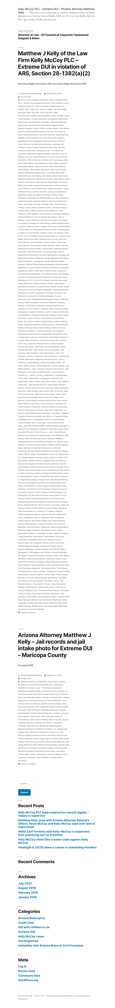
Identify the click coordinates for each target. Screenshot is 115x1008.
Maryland (34, 435)
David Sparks (35, 245)
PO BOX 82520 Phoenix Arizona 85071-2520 (47, 495)
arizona (27, 144)
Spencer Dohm (59, 549)
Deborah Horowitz (35, 252)
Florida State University (34, 306)
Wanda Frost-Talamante (41, 600)
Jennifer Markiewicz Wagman (30, 359)
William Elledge (24, 606)
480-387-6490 (59, 109)
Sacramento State (48, 530)
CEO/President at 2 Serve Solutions (54, 198)
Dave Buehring (36, 242)
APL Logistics (58, 138)
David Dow (61, 242)
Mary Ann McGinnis (57, 432)
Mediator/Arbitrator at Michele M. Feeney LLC (37, 442)
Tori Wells (48, 581)
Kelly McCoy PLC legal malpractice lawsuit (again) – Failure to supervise (53, 814)
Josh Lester (23, 378)
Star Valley (64, 555)
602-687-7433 (38, 113)
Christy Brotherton (25, 217)
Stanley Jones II (52, 555)
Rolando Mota (30, 524)
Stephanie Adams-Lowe (56, 559)
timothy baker (40, 578)
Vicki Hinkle (32, 597)
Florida (21, 306)
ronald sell (41, 524)
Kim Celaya (54, 397)
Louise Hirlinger (24, 423)
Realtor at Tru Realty (45, 511)
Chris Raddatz (32, 214)
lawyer (20, 410)
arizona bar (22, 685)
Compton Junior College (36, 226)
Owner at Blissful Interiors (52, 470)
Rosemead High (24, 530)
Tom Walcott (23, 581)
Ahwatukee (22, 125)
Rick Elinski (36, 521)
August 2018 (27, 888)
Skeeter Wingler (41, 549)
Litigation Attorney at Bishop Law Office (34, 416)
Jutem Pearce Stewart (56, 385)
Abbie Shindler (57, 116)
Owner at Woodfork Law (43, 476)
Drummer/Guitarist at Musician (39, 277)
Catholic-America (39, 192)
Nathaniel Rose (49, 461)
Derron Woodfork (36, 258)
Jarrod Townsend (51, 350)
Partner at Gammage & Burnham (31, 483)
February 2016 (28, 892)
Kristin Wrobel (24, 404)
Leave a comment (28, 612)
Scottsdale (22, 540)
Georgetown (23, 312)
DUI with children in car (34, 927)
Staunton (21, 559)
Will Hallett (62, 603)
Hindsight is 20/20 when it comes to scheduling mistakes (57, 847)
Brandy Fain (41, 179)
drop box (21, 277)
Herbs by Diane (31, 328)
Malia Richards (52, 426)
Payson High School (51, 486)
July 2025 (25, 883)
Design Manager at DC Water (57, 258)
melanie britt (62, 729)
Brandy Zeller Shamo (55, 179)
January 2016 (27, 897)
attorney (61, 147)
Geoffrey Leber (47, 309)
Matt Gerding (30, 438)
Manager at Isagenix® (39, 429)
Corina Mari (52, 226)
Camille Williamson (39, 189)
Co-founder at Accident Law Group (52, 220)
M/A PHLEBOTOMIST (36, 426)
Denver (61, 252)
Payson (39, 486)
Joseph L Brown (35, 375)
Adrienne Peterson (58, 122)
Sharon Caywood (57, 543)
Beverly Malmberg (25, 173)
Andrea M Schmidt (47, 135)
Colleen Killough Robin (60, 223)
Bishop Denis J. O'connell (44, 173)
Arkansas (56, 144)
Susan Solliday (24, 565)
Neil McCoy (61, 461)
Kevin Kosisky (31, 397)
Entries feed (26, 971)
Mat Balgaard (58, 435)
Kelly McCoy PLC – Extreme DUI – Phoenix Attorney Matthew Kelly (45, 996)
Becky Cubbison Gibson (39, 166)
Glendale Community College (43, 315)
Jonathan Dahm (43, 372)
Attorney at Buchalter (27, 151)
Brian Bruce (30, 182)
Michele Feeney (34, 451)
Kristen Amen (50, 400)
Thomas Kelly (49, 574)
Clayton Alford (31, 220)
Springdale (22, 552)
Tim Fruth (30, 578)
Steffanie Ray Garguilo (36, 559)
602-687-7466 (51, 113)
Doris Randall (63, 274)
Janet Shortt (38, 350)
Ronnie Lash (52, 524)
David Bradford (49, 242)
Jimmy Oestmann (43, 366)
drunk (55, 277)
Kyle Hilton (35, 404)
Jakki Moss (39, 347)
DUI (60, 277)
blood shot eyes (24, 176)
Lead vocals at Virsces (33, 410)
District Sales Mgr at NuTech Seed (42, 271)
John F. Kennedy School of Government (47, 369)
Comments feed (29, 975)
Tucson (47, 584)
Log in (22, 966)
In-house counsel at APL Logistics (50, 331)
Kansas (21, 388)
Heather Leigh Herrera (43, 321)
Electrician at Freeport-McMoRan (38, 290)
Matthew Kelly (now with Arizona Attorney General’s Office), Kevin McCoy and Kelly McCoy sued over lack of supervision (56, 824)
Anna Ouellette (32, 138)
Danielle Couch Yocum (49, 239)
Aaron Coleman (44, 116)
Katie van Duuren (61, 388)
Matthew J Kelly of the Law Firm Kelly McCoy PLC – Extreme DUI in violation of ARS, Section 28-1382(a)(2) (54, 63)
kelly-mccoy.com (42, 394)
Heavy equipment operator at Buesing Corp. (36, 325)
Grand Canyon (24, 713)
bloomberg (36, 176)
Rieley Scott (47, 521)
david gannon (23, 245)
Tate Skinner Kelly (48, 568)
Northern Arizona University (47, 464)
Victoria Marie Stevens (47, 597)
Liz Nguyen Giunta (60, 416)
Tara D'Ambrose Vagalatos (29, 568)
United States (31, 587)
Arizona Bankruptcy (31, 918)
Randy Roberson (31, 505)
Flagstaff (44, 707)
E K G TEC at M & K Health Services (42, 280)
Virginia (61, 597)
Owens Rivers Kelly (33, 470)
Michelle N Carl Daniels (51, 451)
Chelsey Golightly (59, 208)
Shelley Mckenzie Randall (28, 546)
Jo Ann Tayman (58, 366)
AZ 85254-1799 (24, 160)
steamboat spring (42, 751)
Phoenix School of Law (27, 742)
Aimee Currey (34, 125)
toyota (56, 581)
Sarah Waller (49, 536)
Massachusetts (45, 435)
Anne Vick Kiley (45, 138)
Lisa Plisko (55, 413)
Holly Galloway (44, 328)
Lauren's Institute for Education (54, 407)
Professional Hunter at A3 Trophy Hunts (47, 498)
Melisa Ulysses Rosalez (38, 445)
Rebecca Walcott (48, 514)
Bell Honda (54, 166)
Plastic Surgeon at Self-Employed (49, 492)
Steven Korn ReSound (27, 562)
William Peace (37, 606)
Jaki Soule (29, 347)
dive (64, 701)
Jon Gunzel (31, 372)
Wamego (26, 600)
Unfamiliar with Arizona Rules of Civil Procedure (50, 945)
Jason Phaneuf (32, 353)
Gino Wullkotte (24, 315)
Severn (46, 543)
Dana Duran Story (31, 239)
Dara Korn (63, 239)
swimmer (55, 565)
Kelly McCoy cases (31, 936)
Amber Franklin (39, 128)
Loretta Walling (58, 419)
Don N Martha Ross (49, 274)
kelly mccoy (44, 391)
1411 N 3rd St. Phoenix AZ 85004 (34, 100)
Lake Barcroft (60, 404)
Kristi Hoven (62, 400)
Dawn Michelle (48, 245)
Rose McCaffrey (33, 527)
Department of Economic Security (32, 255)
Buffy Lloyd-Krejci (25, 185)
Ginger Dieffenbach (60, 312)
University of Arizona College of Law (52, 754)
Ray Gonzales (44, 505)
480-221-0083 (46, 109)
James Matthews (52, 347)
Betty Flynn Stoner (57, 170)
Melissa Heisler (55, 445)
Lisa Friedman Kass (33, 413)
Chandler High (47, 204)
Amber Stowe (52, 128)
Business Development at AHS (46, 185)
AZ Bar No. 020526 (40, 160)
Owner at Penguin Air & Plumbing (48, 473)
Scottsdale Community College (41, 540)
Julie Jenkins (63, 381)
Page (42, 739)
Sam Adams (38, 536)
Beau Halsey (28, 163)
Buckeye (63, 182)
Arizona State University (41, 144)
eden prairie (59, 283)
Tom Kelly (62, 578)
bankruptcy (58, 160)
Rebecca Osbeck (33, 514)
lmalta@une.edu (24, 419)
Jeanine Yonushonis (35, 356)
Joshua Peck (34, 378)
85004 (34, 116)
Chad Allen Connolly (32, 204)
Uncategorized (28, 941)
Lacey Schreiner (47, 404)
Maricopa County (56, 429)
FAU (28, 299)
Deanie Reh (22, 249)
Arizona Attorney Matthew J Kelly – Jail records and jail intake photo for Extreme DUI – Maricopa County (55, 645)
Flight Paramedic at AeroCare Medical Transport (45, 302)
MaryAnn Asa (23, 435)
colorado (21, 226)
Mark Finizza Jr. (41, 432)
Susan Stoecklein (38, 565)
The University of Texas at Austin (31, 571)
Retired (27, 521)
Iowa (25, 344)
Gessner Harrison (36, 312)
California (26, 189)
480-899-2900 (24, 113)
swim (48, 565)
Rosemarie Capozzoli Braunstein (54, 527)
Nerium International (26, 464)
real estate (55, 505)
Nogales (28, 735)
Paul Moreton (29, 486)
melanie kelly (62, 442)
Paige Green (44, 480)
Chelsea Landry (44, 208)
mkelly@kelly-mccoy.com (47, 454)
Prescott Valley (24, 498)
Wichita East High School (37, 603)
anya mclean (53, 682)
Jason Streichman (46, 353)
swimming (64, 565)
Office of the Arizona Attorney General (47, 467)
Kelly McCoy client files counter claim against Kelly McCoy (53, 841)
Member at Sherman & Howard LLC (38, 448)
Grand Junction (33, 318)
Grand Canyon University (41, 713)
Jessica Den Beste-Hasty (50, 362)
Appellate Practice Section (45, 141)
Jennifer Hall (64, 356)
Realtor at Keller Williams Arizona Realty (41, 508)
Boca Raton (47, 176)
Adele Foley (23, 122)
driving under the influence (29, 704)
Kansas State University (35, 388)
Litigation (65, 413)
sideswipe (29, 549)
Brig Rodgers (53, 182)
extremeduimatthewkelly (31, 94)
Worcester (48, 606)
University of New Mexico (49, 590)
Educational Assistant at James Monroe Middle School (40, 287)
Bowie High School (60, 176)
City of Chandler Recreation (45, 217)
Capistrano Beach (55, 189)
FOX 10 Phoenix (33, 309)
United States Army (46, 587)
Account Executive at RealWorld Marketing (49, 119)
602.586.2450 (24, 116)
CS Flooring (58, 233)
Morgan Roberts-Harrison (32, 457)
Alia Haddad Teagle (49, 125)
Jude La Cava (34, 381)
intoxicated (35, 716)
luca (33, 423)
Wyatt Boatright (60, 606)
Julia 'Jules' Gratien (49, 381)
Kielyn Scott (43, 397)
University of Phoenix (41, 593)
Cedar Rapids (32, 198)
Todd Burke (52, 578)
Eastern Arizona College (43, 283)
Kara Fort (49, 388)
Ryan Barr (36, 530)
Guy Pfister (28, 321)
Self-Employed (35, 543)
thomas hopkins (36, 574)
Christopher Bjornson (60, 214)
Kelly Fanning (32, 391)
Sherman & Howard (48, 546)
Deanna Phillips (34, 249)
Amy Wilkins (64, 128)
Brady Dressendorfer (26, 179)
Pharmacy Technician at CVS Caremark (34, 489)
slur (50, 549)
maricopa (22, 726)
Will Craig (53, 603)
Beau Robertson (41, 163)
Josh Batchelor (61, 375)
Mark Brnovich (28, 432)
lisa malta (46, 413)
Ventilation (55, 593)
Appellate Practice (25, 141)
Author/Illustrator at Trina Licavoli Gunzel (50, 157)
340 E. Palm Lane (32, 109)
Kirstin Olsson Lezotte (34, 400)
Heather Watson (60, 321)
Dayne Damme (62, 245)
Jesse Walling (33, 362)
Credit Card (26, 922)
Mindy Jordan (30, 454)
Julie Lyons (22, 385)
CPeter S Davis (46, 233)
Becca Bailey (54, 163)
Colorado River (56, 697)
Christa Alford (45, 214)
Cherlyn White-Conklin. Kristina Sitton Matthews (38, 211)
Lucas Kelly (41, 423)
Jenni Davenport (51, 356)
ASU (55, 147)
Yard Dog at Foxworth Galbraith (31, 609)
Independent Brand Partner (29, 334)
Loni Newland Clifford (41, 419)
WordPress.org (28, 980)
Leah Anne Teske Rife (53, 410)
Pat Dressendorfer (53, 483)
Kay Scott (22, 391)
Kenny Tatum (55, 394)
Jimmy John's (29, 366)
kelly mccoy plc (56, 391)
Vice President (43, 757)
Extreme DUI (26, 97)
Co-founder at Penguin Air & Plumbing (34, 223)
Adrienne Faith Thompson (39, 122)
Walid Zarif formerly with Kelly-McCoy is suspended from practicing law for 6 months (54, 833)
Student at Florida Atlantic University (52, 562)
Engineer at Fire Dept (44, 293)
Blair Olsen (60, 173)
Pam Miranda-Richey (58, 480)
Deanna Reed (47, 249)
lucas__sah (22, 426)
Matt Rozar (42, 438)
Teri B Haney (62, 568)
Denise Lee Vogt (50, 252)
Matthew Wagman (55, 438)
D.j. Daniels (61, 236)
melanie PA (22, 445)
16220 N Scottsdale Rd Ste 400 (36, 103)
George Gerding (61, 309)
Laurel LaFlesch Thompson (29, 407)
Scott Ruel (59, 536)
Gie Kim (48, 312)
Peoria (63, 486)
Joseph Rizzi (48, 375)
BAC (51, 160)
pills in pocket (28, 492)
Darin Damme (23, 242)
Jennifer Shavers (51, 359)
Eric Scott (58, 293)
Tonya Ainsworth (36, 581)
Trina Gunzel (38, 584)
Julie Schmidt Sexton (37, 385)
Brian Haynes (41, 182)
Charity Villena (31, 208)
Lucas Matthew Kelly (55, 423)
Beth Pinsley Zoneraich (39, 170)
